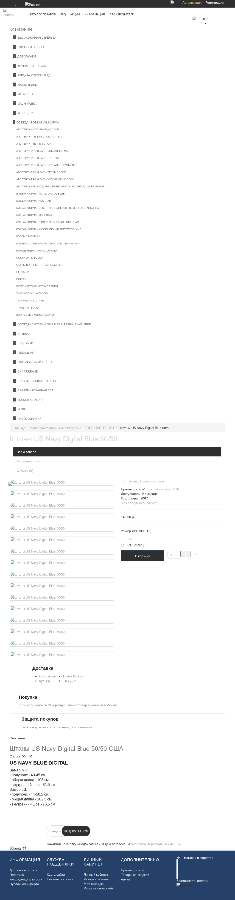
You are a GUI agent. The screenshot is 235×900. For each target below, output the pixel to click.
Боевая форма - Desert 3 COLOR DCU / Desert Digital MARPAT (58, 207)
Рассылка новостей (98, 888)
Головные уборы (30, 47)
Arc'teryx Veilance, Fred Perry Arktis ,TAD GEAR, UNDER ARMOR (60, 186)
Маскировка (26, 103)
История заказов (96, 879)
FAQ (63, 14)
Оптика (22, 333)
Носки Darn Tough (29, 257)
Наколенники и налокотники (36, 250)
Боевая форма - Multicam (34, 215)
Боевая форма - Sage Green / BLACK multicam (47, 222)
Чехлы (21, 409)
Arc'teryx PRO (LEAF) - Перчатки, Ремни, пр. (46, 165)
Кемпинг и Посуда (31, 66)
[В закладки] (196, 554)
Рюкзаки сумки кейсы (34, 362)
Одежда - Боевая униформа (37, 122)
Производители (121, 14)
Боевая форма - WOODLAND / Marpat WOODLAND (48, 229)
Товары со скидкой (135, 874)
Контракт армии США (163, 489)
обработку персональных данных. (156, 843)
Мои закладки (94, 883)
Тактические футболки (32, 293)
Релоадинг (25, 352)
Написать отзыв (152, 481)
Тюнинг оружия (29, 399)
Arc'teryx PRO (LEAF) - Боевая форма (42, 150)
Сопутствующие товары (36, 381)
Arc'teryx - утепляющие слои (37, 129)
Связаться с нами (60, 879)
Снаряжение (27, 371)
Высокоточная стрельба (36, 37)
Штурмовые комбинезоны (35, 314)
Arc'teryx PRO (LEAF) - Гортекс (37, 158)
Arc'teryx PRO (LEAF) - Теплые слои (41, 172)
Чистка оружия (29, 418)
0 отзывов (129, 481)
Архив (125, 879)
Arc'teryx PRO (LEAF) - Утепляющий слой (45, 179)
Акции (75, 14)
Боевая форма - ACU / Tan (33, 200)
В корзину (142, 555)
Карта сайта (56, 874)
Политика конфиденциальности (26, 876)
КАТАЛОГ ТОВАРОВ (42, 14)
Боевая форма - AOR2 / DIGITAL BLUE (40, 193)
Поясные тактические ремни (37, 286)
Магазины (24, 94)
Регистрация (214, 2)
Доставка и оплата (23, 870)
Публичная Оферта (24, 883)
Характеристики (29, 461)
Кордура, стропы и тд (33, 75)
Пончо (21, 279)
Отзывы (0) (25, 470)
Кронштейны (27, 84)
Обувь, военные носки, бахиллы (39, 265)
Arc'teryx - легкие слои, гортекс (39, 136)
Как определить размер (139, 502)
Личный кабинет (96, 874)
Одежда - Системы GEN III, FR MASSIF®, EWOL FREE (53, 324)
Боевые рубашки (28, 236)
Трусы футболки (27, 307)
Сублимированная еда (34, 390)
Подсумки (24, 343)
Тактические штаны (30, 300)
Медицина (25, 113)
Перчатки (22, 272)
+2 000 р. (136, 545)
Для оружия (26, 56)
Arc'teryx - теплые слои (33, 143)
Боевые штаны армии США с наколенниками (47, 243)
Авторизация (192, 2)
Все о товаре (26, 451)
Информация (94, 14)
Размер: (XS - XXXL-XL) (136, 531)
